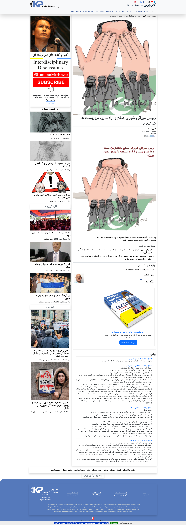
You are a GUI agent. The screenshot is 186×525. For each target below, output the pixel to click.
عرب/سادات (55, 470)
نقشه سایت (145, 495)
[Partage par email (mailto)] (155, 136)
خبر (116, 11)
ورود (144, 492)
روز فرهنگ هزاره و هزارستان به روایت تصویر (53, 297)
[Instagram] (144, 280)
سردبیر (145, 11)
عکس (96, 11)
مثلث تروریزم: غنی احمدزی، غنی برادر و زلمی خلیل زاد (52, 196)
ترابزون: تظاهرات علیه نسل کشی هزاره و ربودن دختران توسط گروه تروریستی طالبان (50, 405)
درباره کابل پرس (72, 492)
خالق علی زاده (52, 138)
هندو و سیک (96, 470)
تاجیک (118, 470)
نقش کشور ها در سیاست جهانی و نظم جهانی (53, 265)
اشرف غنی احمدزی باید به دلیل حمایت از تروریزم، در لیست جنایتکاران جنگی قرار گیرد (115, 251)
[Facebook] (153, 136)
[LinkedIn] (151, 136)
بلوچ (75, 470)
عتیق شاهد (151, 128)
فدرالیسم (78, 11)
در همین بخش (50, 109)
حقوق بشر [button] (138, 11)
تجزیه (85, 11)
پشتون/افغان (67, 470)
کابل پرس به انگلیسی (121, 495)
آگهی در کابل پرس (121, 492)
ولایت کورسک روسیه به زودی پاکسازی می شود (51, 234)
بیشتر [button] (72, 11)
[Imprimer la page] (149, 136)
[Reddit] (147, 136)
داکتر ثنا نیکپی (48, 239)
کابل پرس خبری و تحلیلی (47, 302)
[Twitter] (148, 280)
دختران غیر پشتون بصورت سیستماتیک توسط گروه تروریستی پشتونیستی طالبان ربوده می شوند (51, 353)
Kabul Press (150, 282)
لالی (51, 201)
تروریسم (90, 11)
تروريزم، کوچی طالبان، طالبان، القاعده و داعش (139, 269)
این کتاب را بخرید (128, 342)
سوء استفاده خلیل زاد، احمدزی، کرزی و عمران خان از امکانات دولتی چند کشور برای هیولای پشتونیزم (116, 257)
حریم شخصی (96, 492)
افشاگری (121, 11)
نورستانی (81, 470)
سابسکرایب (50, 103)
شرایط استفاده (96, 495)
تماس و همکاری (72, 495)
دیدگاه (102, 11)
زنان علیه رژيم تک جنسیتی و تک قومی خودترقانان (53, 165)
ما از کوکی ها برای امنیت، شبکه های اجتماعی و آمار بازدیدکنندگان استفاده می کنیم (81, 523)
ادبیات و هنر (109, 11)
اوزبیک (112, 470)
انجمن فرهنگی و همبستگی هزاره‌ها (42, 412)
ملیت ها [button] (129, 11)
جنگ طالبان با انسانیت (60, 135)
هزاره (125, 470)
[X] (145, 136)
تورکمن (105, 470)
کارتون (144, 16)
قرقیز (88, 470)
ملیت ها (131, 470)
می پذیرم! (114, 523)
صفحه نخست (151, 16)
